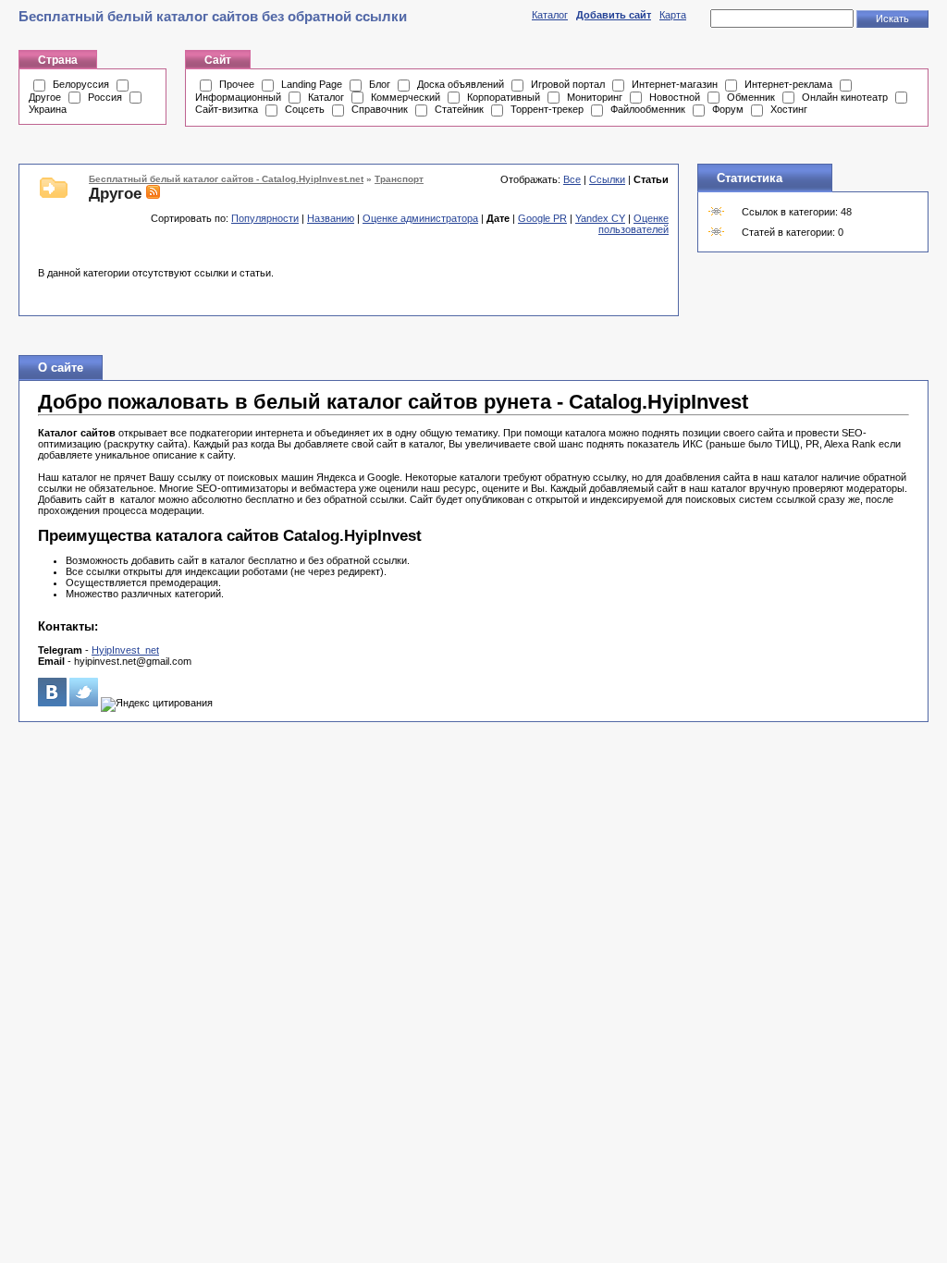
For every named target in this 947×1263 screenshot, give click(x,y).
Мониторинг (594, 97)
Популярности (265, 218)
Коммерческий (405, 97)
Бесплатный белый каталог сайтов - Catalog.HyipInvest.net (226, 179)
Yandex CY (600, 218)
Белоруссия (81, 84)
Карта (672, 14)
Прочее (236, 84)
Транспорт (399, 179)
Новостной (674, 97)
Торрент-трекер (547, 109)
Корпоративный (503, 97)
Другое (45, 97)
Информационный (238, 97)
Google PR (542, 218)
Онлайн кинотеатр (845, 97)
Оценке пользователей (633, 224)
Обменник (751, 97)
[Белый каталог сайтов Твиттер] (83, 702)
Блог (379, 84)
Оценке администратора (420, 218)
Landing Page (311, 84)
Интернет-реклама (788, 84)
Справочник (379, 109)
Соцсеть (305, 109)
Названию (330, 218)
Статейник (459, 109)
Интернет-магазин (675, 84)
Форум (728, 109)
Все (572, 179)
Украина (48, 109)
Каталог (550, 14)
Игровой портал (568, 84)
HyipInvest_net (125, 650)
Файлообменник (647, 109)
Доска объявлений (460, 84)
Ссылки (607, 179)
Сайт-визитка (226, 109)
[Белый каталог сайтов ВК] (52, 702)
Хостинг (788, 109)
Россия (105, 97)
